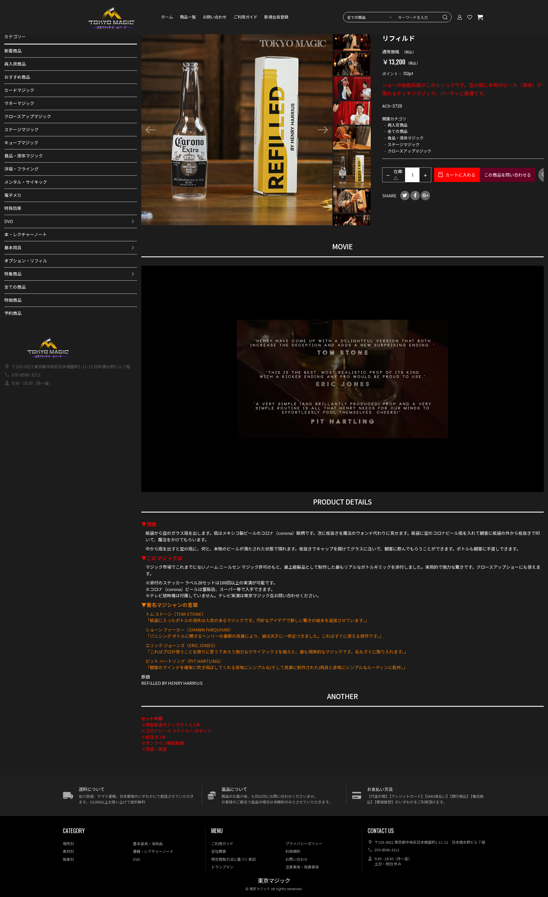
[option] (237, 129)
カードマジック (19, 90)
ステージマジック (21, 129)
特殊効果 (12, 208)
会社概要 (218, 851)
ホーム (167, 17)
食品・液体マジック (23, 156)
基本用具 (12, 247)
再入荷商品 (15, 64)
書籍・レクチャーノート (153, 851)
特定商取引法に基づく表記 (233, 859)
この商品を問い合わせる (507, 175)
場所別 (68, 843)
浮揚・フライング (21, 169)
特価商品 (12, 300)
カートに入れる (460, 175)
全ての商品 (15, 287)
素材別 (68, 851)
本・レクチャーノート (25, 234)
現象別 (68, 859)
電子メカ (12, 195)
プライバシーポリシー (304, 843)
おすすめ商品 (17, 77)
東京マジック (274, 881)
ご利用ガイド (245, 17)
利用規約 (292, 851)
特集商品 (12, 274)
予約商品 (12, 313)
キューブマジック (21, 142)
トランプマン (222, 867)
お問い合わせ (215, 17)
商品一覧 (188, 17)
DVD (8, 221)
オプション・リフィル (25, 261)
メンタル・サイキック (25, 182)
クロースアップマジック (27, 116)
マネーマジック (19, 103)
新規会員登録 (276, 17)
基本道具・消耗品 (148, 843)
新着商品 (12, 51)
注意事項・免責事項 (302, 867)
